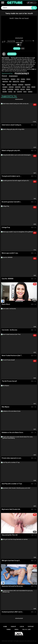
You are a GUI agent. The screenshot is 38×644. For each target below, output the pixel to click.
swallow (17, 89)
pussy (23, 87)
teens (25, 91)
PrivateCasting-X (22, 73)
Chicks (28, 79)
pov (14, 91)
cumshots (20, 84)
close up (14, 84)
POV (10, 81)
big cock (23, 89)
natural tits (18, 87)
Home (5, 626)
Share (22, 48)
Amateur (13, 79)
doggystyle (27, 84)
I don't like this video (4, 42)
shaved (33, 87)
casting (10, 91)
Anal (18, 79)
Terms (8, 629)
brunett (9, 84)
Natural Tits (16, 81)
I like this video (2, 42)
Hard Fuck (5, 81)
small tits (19, 91)
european (5, 87)
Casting (23, 79)
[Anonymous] (4, 54)
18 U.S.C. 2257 (26, 629)
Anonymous (12, 54)
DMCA (16, 629)
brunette (5, 91)
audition (30, 91)
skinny (4, 89)
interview (11, 87)
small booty (10, 89)
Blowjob (22, 81)
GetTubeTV (11, 641)
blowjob (28, 89)
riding (28, 87)
